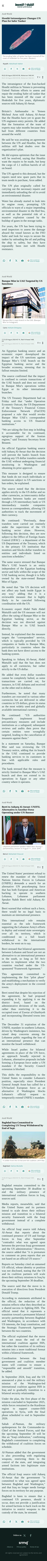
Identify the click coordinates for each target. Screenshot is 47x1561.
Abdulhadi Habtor (16, 62)
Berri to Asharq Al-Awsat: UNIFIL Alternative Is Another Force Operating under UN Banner (21, 808)
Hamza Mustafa (17, 1164)
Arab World (7, 12)
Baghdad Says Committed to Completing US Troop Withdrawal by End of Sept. (22, 1123)
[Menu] (2, 5)
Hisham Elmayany (14, 326)
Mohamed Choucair (16, 852)
